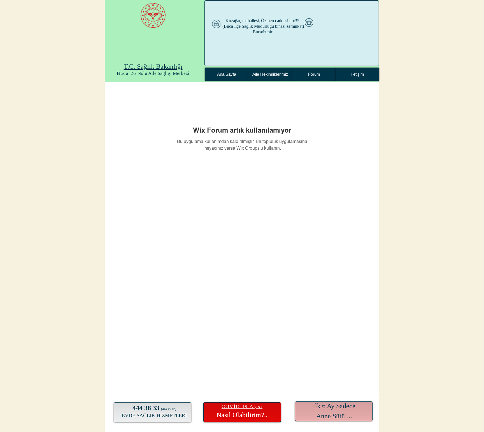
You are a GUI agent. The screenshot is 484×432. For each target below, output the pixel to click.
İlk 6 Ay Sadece (334, 406)
